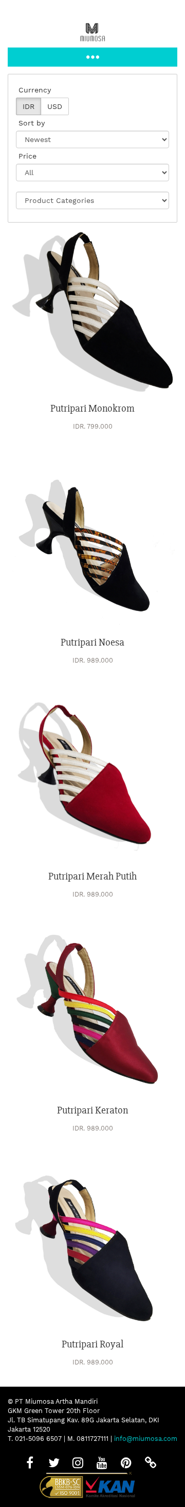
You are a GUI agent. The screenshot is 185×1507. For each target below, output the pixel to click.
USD (54, 106)
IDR (28, 106)
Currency (34, 90)
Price (27, 156)
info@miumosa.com (145, 1438)
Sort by (31, 123)
